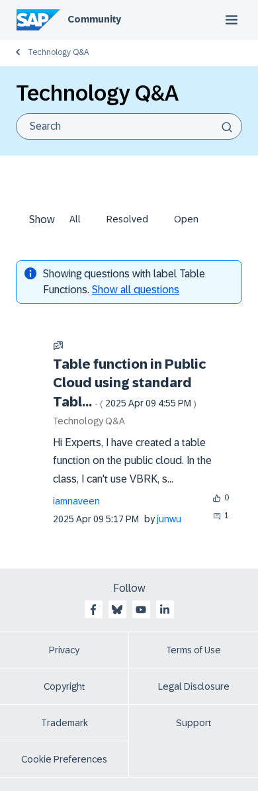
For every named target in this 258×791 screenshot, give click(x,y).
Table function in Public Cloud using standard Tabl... (129, 383)
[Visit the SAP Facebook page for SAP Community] (93, 609)
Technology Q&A (58, 52)
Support (194, 723)
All (75, 219)
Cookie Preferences (64, 759)
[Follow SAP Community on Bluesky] (117, 609)
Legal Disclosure (194, 686)
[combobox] (129, 126)
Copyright (64, 686)
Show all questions (135, 289)
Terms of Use (193, 650)
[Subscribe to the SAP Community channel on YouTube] (141, 609)
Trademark (64, 723)
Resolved (127, 219)
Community (94, 19)
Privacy (64, 650)
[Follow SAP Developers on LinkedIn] (164, 609)
